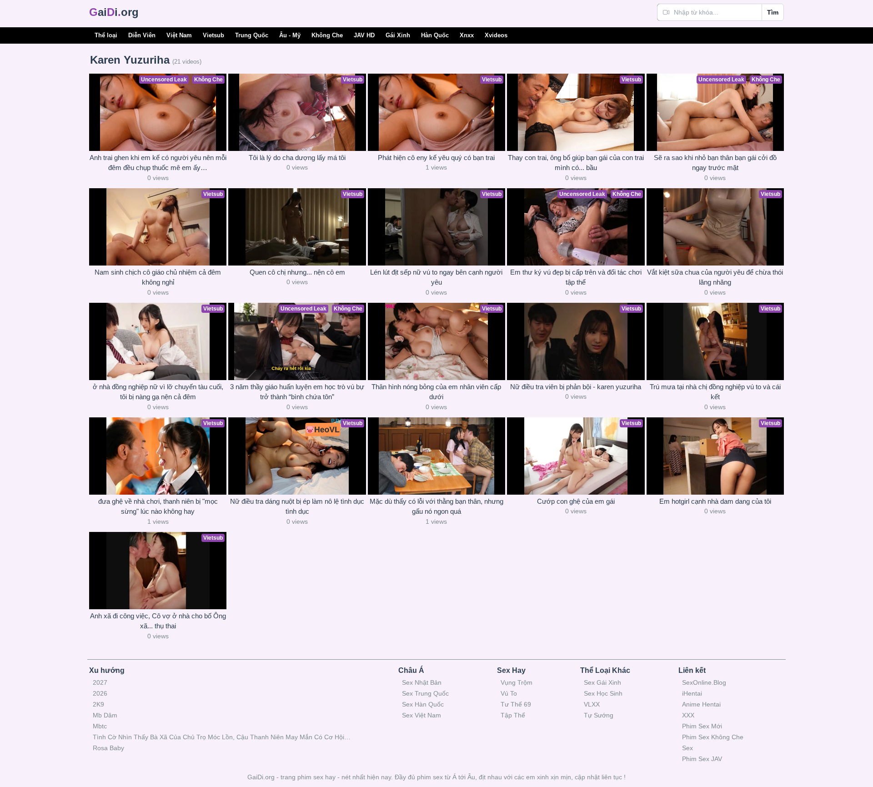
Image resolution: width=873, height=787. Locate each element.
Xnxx (467, 35)
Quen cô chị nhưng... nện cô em (297, 272)
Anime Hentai (701, 704)
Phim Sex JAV (702, 758)
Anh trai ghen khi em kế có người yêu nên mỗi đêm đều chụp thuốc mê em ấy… (158, 163)
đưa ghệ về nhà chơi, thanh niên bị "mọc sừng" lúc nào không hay (158, 506)
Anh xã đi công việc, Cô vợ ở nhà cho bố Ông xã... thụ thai (158, 621)
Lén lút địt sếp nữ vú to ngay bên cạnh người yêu (436, 277)
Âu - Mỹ (290, 35)
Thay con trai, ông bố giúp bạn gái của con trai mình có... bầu (576, 163)
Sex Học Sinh (603, 693)
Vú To (509, 693)
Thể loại (106, 35)
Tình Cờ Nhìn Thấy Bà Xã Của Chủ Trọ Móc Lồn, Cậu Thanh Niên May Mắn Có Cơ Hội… (222, 737)
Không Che (327, 35)
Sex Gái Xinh (602, 682)
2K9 (98, 704)
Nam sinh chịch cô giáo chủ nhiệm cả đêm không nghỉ (158, 277)
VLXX (592, 704)
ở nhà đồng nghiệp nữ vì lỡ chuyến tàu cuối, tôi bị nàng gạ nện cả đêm (158, 392)
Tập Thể (513, 715)
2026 (100, 693)
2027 (100, 682)
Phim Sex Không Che (712, 737)
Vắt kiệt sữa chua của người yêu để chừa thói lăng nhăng (715, 277)
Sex (687, 748)
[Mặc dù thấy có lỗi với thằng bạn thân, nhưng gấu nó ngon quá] (436, 456)
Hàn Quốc (435, 35)
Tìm (772, 12)
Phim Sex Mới (702, 726)
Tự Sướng (598, 715)
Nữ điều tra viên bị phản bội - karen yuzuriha (575, 387)
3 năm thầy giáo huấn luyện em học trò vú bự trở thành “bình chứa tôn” (297, 392)
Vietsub (213, 35)
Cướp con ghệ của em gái (576, 501)
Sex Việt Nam (421, 715)
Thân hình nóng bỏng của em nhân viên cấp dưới (436, 392)
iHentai (692, 693)
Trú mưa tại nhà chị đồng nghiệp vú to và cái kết (715, 392)
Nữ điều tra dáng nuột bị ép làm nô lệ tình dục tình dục (297, 506)
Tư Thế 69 (516, 704)
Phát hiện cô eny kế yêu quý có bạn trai (436, 157)
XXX (688, 715)
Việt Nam (179, 35)
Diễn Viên (142, 35)
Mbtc (100, 726)
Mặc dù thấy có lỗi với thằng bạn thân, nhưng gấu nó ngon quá (436, 506)
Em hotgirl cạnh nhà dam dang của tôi (715, 501)
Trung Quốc (251, 35)
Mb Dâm (105, 715)
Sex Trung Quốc (425, 693)
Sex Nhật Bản (422, 682)
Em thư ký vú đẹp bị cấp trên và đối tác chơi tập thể (576, 277)
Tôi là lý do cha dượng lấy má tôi (297, 157)
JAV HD (364, 35)
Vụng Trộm (516, 682)
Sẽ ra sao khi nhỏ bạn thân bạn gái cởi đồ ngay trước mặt (715, 163)
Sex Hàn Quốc (423, 704)
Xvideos (496, 35)
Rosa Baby (108, 748)
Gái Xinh (398, 35)
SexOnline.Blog (704, 682)
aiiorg (114, 12)
